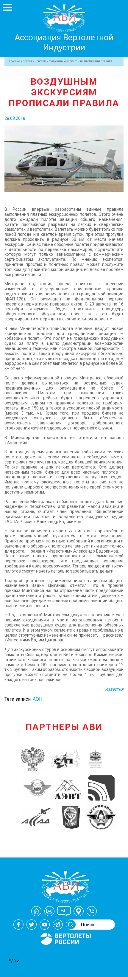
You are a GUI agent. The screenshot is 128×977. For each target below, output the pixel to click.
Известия (114, 689)
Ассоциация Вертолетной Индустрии (64, 42)
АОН (37, 699)
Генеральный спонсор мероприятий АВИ (65, 952)
